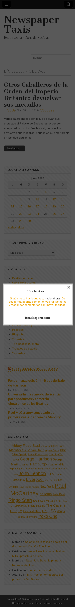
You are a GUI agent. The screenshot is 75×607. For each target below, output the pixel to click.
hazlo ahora (52, 298)
